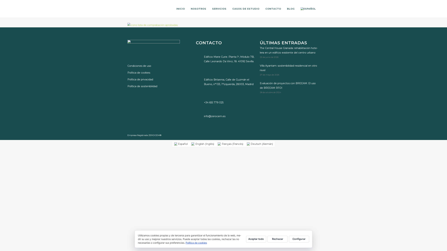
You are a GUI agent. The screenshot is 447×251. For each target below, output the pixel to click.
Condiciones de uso (139, 65)
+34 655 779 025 (214, 102)
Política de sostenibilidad (142, 86)
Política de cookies (138, 72)
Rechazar (277, 238)
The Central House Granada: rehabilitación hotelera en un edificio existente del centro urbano (289, 50)
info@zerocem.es (214, 116)
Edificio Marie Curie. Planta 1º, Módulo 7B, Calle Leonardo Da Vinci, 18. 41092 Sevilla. (229, 59)
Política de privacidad (140, 79)
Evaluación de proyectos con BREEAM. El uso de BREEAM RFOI (288, 85)
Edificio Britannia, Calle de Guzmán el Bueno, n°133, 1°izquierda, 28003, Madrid (229, 82)
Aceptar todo (256, 238)
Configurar (299, 238)
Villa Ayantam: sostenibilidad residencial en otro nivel (288, 68)
